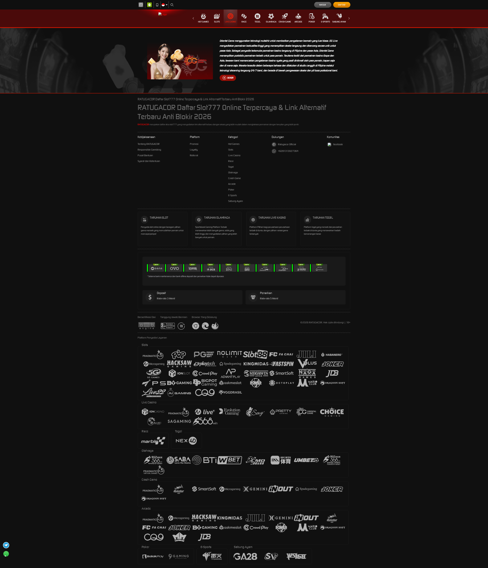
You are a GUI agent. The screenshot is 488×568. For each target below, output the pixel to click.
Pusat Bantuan (145, 155)
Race (244, 21)
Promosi (194, 144)
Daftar (341, 4)
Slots (217, 21)
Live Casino (230, 21)
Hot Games (203, 21)
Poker (312, 21)
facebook (338, 144)
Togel (258, 21)
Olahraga (271, 21)
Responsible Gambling (149, 149)
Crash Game (285, 21)
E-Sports (325, 21)
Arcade (298, 21)
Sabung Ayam (339, 21)
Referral (194, 155)
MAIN (230, 77)
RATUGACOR (143, 124)
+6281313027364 (288, 151)
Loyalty (194, 149)
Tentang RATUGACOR (149, 144)
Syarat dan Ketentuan (149, 161)
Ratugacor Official (287, 144)
